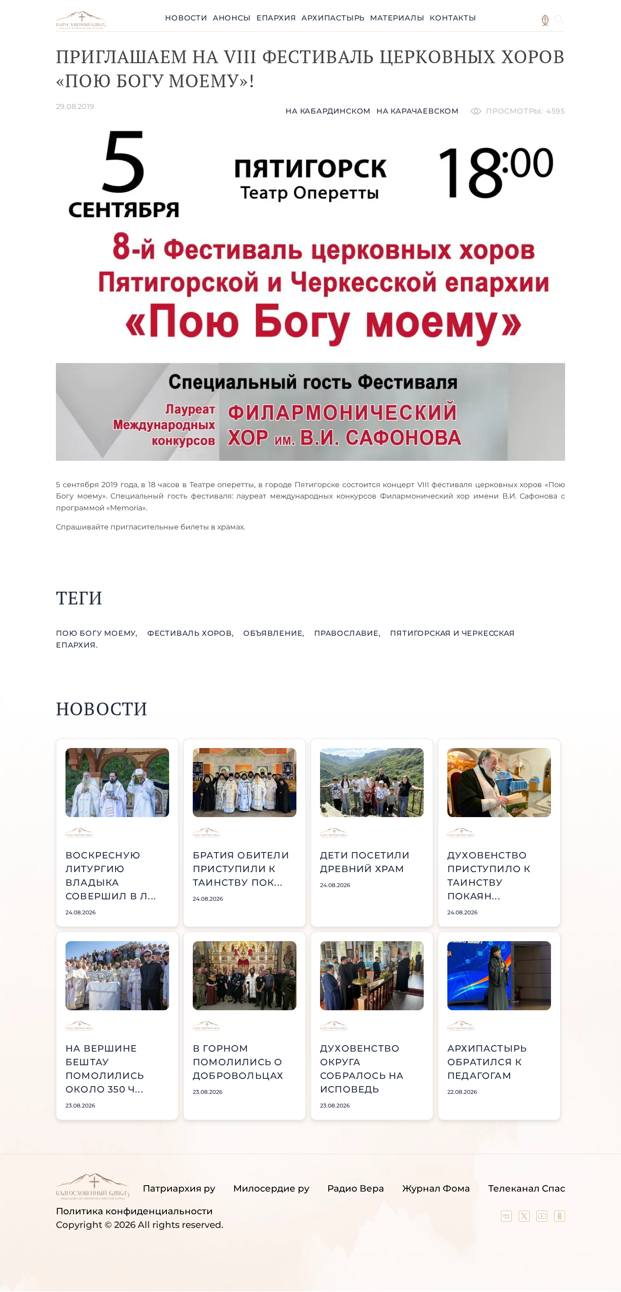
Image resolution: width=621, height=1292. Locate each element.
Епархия (276, 18)
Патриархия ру (179, 1188)
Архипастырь (333, 18)
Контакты (453, 18)
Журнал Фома (436, 1188)
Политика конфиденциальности (134, 1211)
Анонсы (232, 18)
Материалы (397, 18)
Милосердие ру (271, 1188)
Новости (186, 18)
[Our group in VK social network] (507, 1218)
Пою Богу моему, (98, 633)
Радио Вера (355, 1188)
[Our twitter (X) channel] (525, 1218)
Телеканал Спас (526, 1188)
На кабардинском (328, 111)
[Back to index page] (80, 26)
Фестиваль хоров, (191, 633)
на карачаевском (417, 111)
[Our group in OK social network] (559, 1218)
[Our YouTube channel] (543, 1218)
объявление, (275, 633)
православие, (348, 633)
